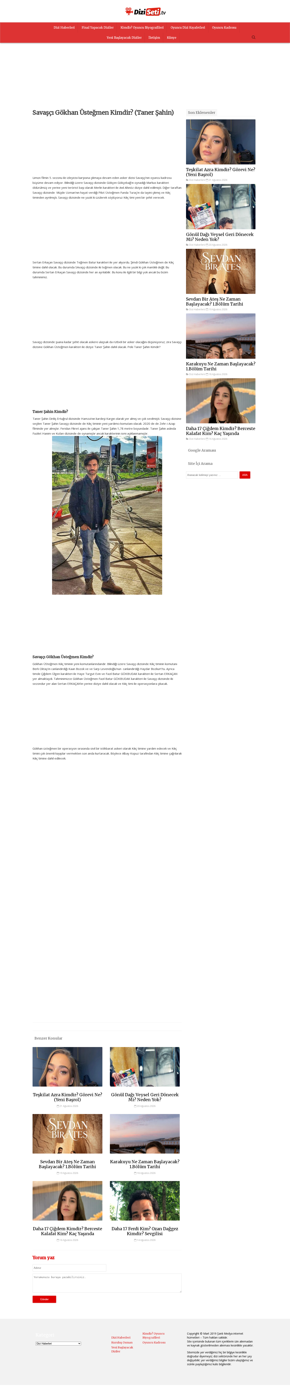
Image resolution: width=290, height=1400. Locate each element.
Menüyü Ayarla (179, 1393)
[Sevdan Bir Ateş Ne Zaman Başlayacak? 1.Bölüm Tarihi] (67, 1155)
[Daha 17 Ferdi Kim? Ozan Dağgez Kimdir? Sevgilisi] (145, 1222)
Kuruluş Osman (122, 1342)
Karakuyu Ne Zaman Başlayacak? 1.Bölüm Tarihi (145, 1164)
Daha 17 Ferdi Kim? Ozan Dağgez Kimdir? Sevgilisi (145, 1231)
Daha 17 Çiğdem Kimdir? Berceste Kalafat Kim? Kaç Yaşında (67, 1231)
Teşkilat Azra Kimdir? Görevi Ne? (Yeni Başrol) (67, 1097)
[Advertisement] (145, 81)
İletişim (154, 38)
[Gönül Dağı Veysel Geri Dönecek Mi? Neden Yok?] (145, 1088)
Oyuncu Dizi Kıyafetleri (188, 27)
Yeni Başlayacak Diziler (124, 38)
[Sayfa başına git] (283, 1395)
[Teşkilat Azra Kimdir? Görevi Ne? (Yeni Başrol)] (67, 1088)
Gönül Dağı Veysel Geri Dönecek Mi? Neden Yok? (145, 1097)
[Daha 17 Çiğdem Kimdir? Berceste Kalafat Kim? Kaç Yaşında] (67, 1222)
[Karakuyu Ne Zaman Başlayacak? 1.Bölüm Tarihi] (145, 1155)
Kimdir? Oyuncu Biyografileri (142, 27)
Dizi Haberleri (64, 27)
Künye (171, 38)
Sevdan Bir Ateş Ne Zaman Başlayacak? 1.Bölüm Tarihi (67, 1164)
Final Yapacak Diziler (98, 27)
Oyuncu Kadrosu (224, 27)
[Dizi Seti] (145, 11)
